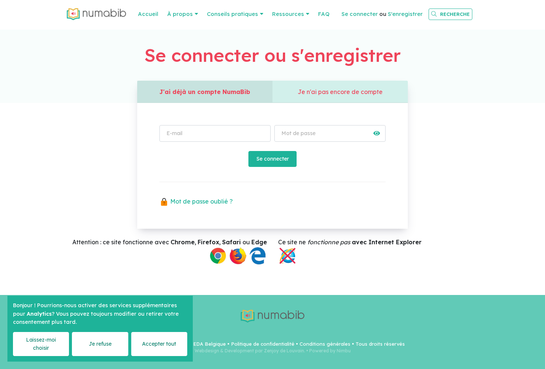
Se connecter (359, 13)
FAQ (324, 13)
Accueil (148, 13)
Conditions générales (325, 344)
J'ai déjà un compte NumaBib (204, 91)
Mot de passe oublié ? (201, 201)
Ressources (288, 13)
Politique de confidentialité (262, 344)
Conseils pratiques (232, 13)
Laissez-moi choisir (41, 343)
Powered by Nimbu (330, 350)
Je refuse (100, 344)
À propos (180, 13)
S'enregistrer (405, 13)
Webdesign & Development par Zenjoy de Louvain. (250, 350)
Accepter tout (159, 344)
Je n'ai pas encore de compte (340, 91)
